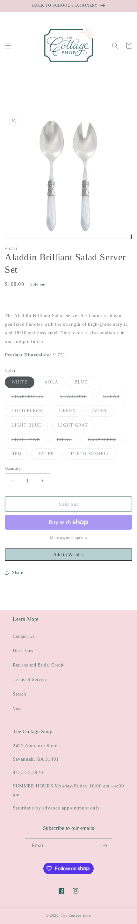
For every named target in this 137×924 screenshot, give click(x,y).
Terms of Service (30, 679)
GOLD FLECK (30, 412)
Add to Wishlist (68, 554)
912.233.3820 (28, 772)
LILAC (67, 441)
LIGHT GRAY (76, 426)
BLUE (84, 383)
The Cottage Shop (76, 915)
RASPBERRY (105, 441)
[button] (8, 46)
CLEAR (114, 398)
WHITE (22, 383)
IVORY (103, 412)
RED (19, 455)
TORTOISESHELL (93, 455)
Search (19, 694)
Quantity (13, 468)
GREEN (71, 412)
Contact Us (23, 636)
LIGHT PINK (29, 441)
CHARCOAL (77, 398)
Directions (23, 650)
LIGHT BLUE (29, 426)
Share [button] (17, 572)
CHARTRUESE (30, 398)
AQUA (54, 383)
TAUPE (49, 455)
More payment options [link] (68, 537)
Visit (17, 708)
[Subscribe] (105, 845)
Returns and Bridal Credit (38, 665)
